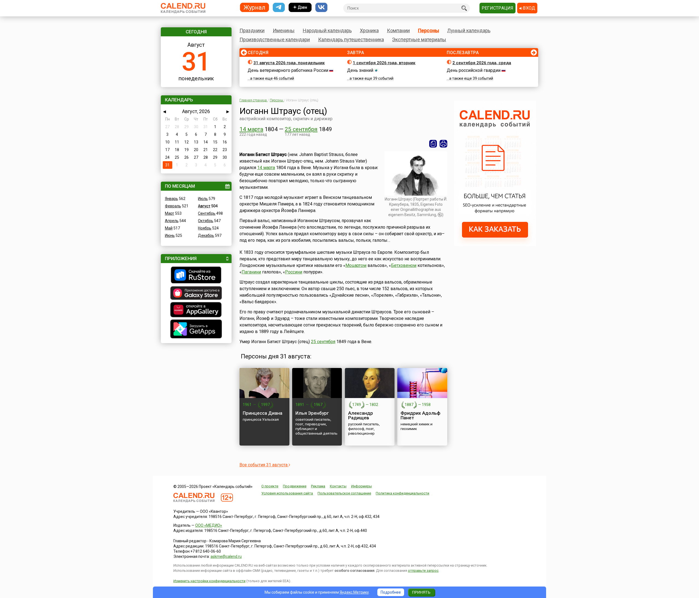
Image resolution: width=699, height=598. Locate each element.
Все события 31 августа (264, 464)
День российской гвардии (473, 70)
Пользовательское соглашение (344, 493)
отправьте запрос (423, 570)
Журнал (254, 7)
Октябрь (205, 221)
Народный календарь (327, 30)
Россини (293, 272)
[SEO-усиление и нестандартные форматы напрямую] (495, 245)
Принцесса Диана (262, 413)
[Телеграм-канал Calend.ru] (279, 7)
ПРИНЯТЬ (421, 592)
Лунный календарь (468, 30)
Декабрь (206, 235)
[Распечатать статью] (443, 144)
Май (169, 228)
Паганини (251, 272)
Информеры (361, 486)
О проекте (269, 486)
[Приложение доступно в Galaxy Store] (196, 293)
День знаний (360, 70)
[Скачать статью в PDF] (433, 144)
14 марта (251, 129)
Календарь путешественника (351, 39)
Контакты (338, 486)
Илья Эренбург (312, 413)
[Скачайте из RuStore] (196, 275)
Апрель (172, 221)
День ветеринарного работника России (288, 70)
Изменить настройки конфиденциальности (209, 581)
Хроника (369, 30)
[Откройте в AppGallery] (196, 310)
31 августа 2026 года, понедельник (289, 62)
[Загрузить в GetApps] (196, 329)
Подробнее (391, 592)
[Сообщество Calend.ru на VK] (321, 7)
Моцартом (355, 265)
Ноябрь (204, 228)
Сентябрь (206, 213)
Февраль (173, 206)
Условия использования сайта (287, 493)
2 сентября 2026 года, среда (481, 62)
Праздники (252, 30)
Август (204, 206)
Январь (171, 198)
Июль (203, 198)
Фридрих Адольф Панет (420, 415)
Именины (284, 30)
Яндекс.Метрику (354, 592)
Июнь (170, 235)
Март (169, 213)
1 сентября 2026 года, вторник (384, 62)
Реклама (318, 486)
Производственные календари (274, 39)
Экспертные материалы (419, 39)
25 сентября (301, 129)
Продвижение (294, 486)
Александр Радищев (360, 415)
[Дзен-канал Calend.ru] (300, 7)
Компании (398, 30)
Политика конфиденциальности (402, 493)
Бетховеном (403, 265)
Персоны (428, 30)
